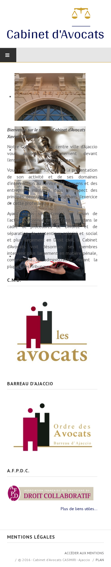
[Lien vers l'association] (52, 492)
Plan (100, 560)
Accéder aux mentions (84, 553)
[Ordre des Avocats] (52, 426)
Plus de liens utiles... (79, 508)
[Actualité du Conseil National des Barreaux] (52, 331)
